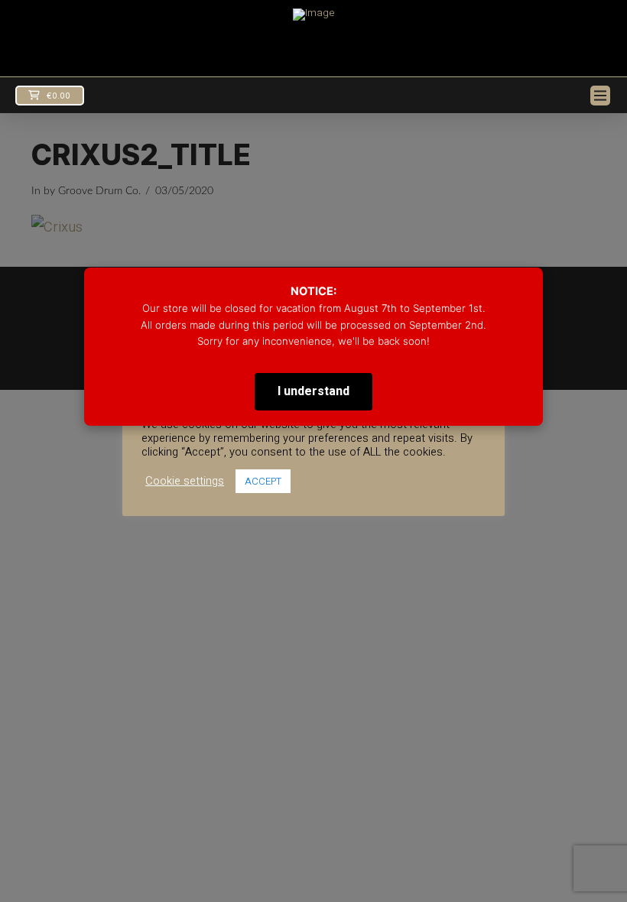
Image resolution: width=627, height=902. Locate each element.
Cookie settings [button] (184, 481)
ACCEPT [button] (263, 481)
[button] (49, 95)
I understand (313, 391)
